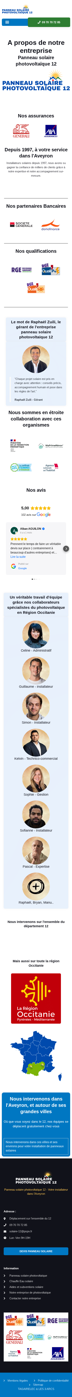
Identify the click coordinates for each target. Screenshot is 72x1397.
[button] (7, 22)
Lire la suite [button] (18, 556)
